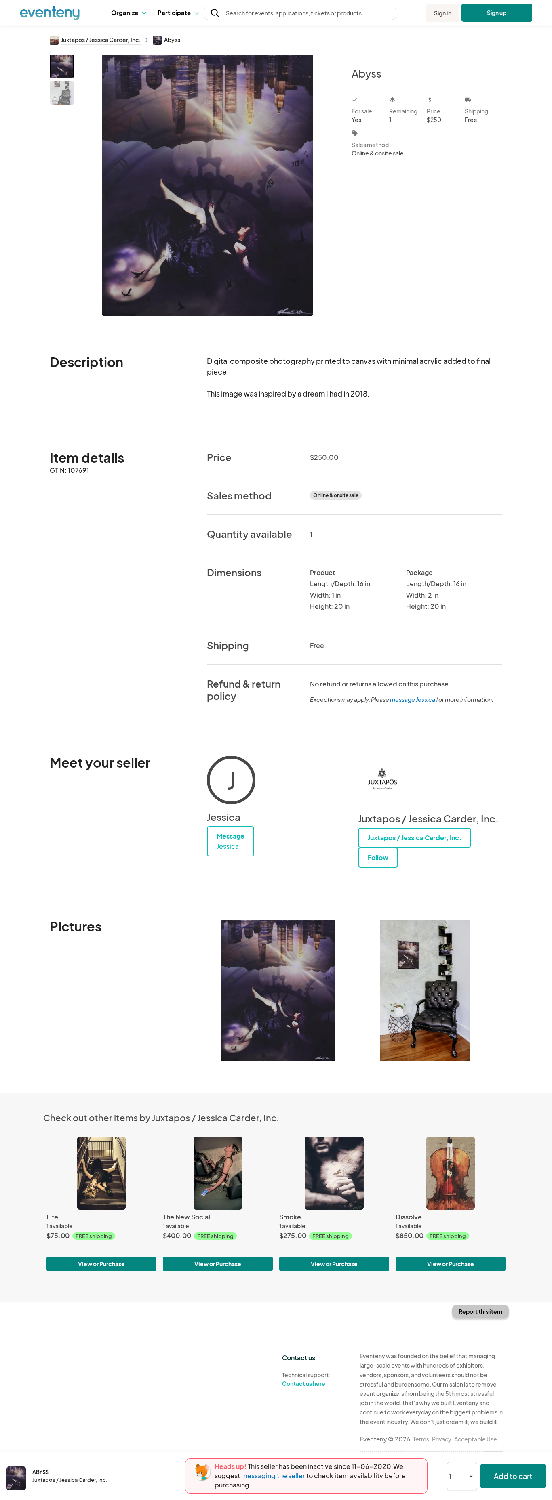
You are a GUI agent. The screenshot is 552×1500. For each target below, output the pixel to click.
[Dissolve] (451, 1173)
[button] (128, 12)
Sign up (497, 12)
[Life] (101, 1173)
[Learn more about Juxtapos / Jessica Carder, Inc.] (382, 780)
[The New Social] (218, 1173)
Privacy (441, 1439)
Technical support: (306, 1379)
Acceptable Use (475, 1439)
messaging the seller (273, 1475)
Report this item (480, 1311)
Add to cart (513, 1476)
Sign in (442, 13)
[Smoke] (334, 1173)
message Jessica (412, 699)
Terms (421, 1439)
